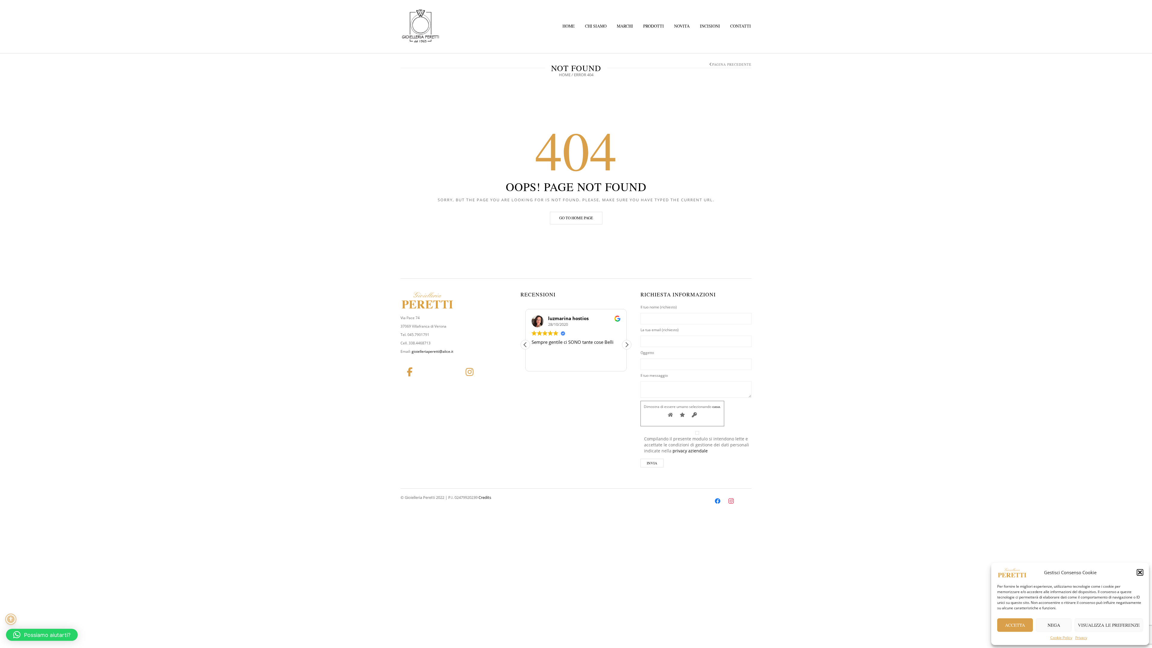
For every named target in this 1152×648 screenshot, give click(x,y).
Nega (1054, 625)
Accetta (1015, 625)
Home (568, 26)
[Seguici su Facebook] (409, 372)
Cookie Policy (1061, 637)
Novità (682, 26)
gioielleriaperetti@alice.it (432, 351)
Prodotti (653, 26)
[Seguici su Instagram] (469, 372)
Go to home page (576, 217)
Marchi (625, 26)
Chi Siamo (596, 26)
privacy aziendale (690, 451)
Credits (484, 497)
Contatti (740, 26)
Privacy (1081, 637)
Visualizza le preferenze (1109, 625)
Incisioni (710, 26)
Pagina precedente (732, 64)
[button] (1140, 572)
